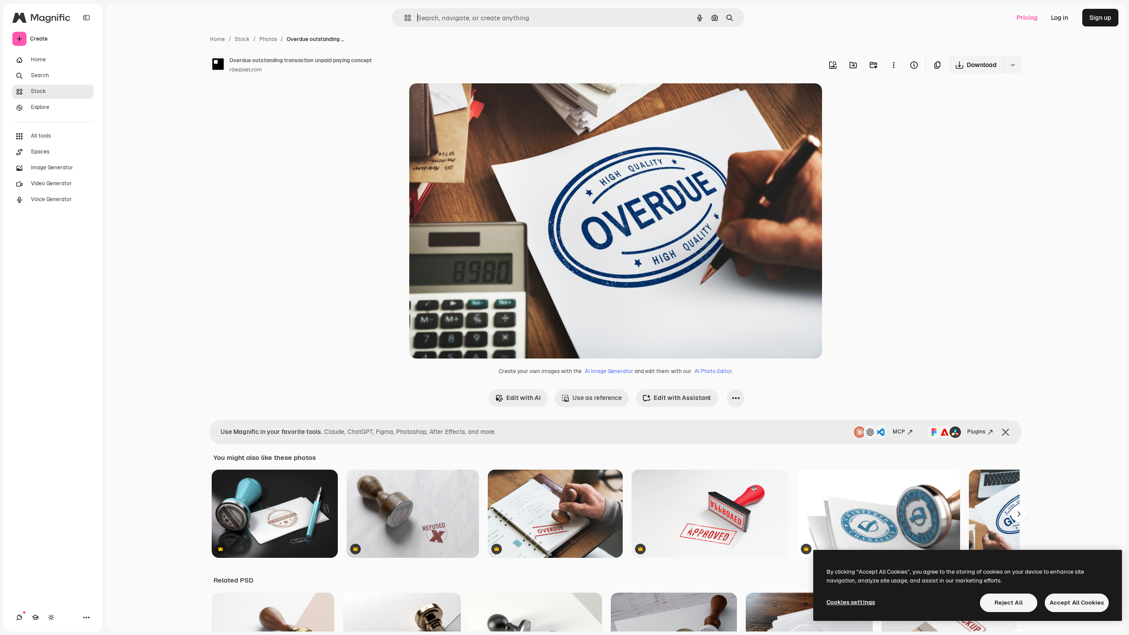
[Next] (1019, 514)
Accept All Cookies (1077, 602)
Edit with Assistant (682, 398)
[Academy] (35, 617)
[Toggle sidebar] (86, 18)
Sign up (1100, 18)
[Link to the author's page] (218, 65)
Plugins (976, 431)
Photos (268, 39)
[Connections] (19, 617)
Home (217, 39)
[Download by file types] (1012, 65)
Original (465, 100)
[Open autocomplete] (404, 18)
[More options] (893, 65)
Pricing (1027, 18)
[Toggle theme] (51, 617)
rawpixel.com (245, 69)
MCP (899, 431)
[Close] (1005, 432)
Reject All (1008, 602)
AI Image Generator (609, 371)
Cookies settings (850, 602)
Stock (242, 39)
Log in (1059, 18)
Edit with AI (523, 398)
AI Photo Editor (713, 371)
